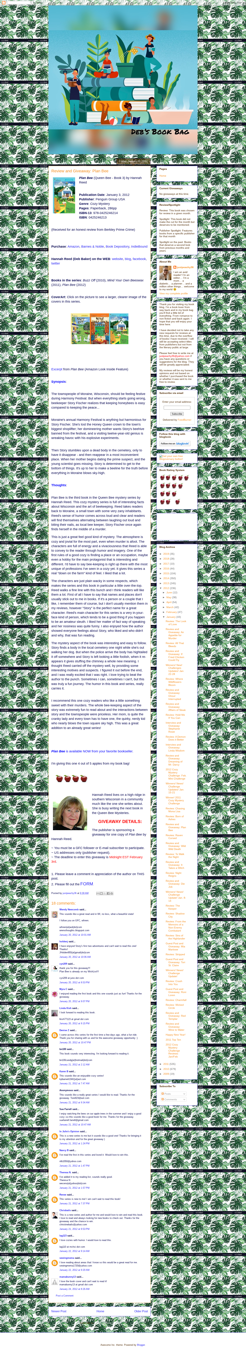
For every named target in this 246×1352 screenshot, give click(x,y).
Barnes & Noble (92, 246)
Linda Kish (65, 1008)
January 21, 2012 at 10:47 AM (75, 1124)
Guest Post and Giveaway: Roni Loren (176, 992)
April (169, 602)
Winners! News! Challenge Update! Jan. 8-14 (176, 896)
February (172, 612)
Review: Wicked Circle (175, 1006)
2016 (166, 568)
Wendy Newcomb (69, 909)
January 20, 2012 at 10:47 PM (75, 1042)
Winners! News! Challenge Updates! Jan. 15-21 (175, 788)
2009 (166, 1073)
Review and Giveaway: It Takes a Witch (175, 865)
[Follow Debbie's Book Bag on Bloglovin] (175, 445)
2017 (166, 563)
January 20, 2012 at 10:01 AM (75, 934)
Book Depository (117, 246)
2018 (166, 558)
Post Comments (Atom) (107, 1323)
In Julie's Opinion (69, 1131)
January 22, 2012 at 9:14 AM (74, 1251)
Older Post (141, 1311)
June (169, 592)
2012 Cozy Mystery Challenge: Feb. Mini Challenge (176, 774)
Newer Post (58, 1311)
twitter (55, 263)
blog (128, 259)
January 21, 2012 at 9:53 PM (74, 1229)
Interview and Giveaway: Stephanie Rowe (173, 727)
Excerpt (56, 369)
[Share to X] (105, 893)
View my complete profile (173, 293)
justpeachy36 (185, 267)
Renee (62, 1194)
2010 (166, 1069)
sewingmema (66, 1258)
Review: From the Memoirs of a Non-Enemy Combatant (176, 926)
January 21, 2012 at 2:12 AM (74, 1064)
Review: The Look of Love (176, 623)
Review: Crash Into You (174, 983)
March (170, 607)
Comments (170, 1099)
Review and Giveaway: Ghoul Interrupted (173, 694)
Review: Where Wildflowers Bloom (174, 681)
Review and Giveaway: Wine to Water (175, 1026)
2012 (166, 588)
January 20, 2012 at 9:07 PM (74, 1001)
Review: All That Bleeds (175, 645)
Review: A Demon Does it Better (176, 738)
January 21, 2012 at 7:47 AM (74, 1083)
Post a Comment (64, 1295)
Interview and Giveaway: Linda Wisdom (175, 747)
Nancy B (64, 1150)
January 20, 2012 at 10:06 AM (75, 957)
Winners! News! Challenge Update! (175, 973)
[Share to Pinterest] (111, 893)
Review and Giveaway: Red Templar (176, 1015)
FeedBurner (184, 419)
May (169, 597)
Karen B (63, 1071)
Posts (167, 1093)
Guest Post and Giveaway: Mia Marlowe (175, 946)
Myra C (63, 989)
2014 (166, 578)
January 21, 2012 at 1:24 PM (74, 1143)
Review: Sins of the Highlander (175, 937)
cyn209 (63, 963)
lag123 (63, 1235)
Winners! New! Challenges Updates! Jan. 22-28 (175, 669)
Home (100, 1311)
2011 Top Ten (173, 1039)
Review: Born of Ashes (175, 818)
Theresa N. (65, 1172)
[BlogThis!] (101, 893)
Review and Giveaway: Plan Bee (176, 827)
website (117, 259)
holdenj (63, 941)
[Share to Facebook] (108, 893)
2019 (166, 553)
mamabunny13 (67, 1276)
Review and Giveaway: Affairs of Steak (176, 706)
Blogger (141, 1345)
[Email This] (98, 893)
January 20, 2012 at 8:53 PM (74, 982)
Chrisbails (65, 1210)
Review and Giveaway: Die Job (175, 883)
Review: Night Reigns (173, 874)
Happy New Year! (175, 1034)
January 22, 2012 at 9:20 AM (74, 1270)
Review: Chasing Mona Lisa (175, 810)
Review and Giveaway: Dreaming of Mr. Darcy (174, 760)
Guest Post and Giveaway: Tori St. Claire (175, 962)
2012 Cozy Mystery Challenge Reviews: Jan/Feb (173, 1050)
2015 (166, 573)
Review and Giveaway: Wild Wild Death (176, 846)
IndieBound (139, 246)
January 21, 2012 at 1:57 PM (74, 1188)
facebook (139, 259)
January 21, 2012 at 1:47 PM (74, 1165)
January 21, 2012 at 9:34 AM (74, 1102)
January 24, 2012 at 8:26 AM (74, 1289)
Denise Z (64, 1030)
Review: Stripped (175, 954)
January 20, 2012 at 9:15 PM (74, 1023)
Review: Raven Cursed (174, 837)
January (171, 616)
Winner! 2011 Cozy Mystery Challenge (175, 800)
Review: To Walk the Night (175, 856)
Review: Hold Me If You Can (175, 716)
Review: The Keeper (173, 907)
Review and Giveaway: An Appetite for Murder (175, 634)
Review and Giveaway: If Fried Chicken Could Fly (175, 655)
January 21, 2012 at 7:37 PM (74, 1203)
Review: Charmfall (176, 1000)
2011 (166, 1064)
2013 (166, 583)
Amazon (73, 246)
